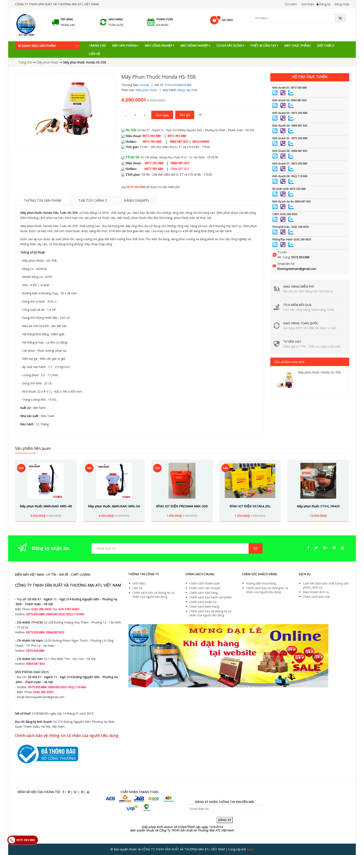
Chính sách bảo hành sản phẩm (210, 597)
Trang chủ (97, 45)
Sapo (250, 849)
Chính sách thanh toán (204, 583)
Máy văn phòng (125, 45)
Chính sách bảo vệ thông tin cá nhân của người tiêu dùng (153, 595)
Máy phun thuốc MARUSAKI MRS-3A (114, 506)
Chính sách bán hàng (203, 593)
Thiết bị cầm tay (263, 45)
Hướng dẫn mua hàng (261, 583)
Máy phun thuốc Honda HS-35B (319, 372)
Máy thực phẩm (297, 45)
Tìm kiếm (290, 4)
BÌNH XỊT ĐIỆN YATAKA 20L (250, 506)
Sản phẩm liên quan (33, 448)
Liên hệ (94, 54)
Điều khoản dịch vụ (316, 592)
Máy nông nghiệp (194, 45)
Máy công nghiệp (159, 45)
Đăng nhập (342, 4)
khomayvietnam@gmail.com (296, 269)
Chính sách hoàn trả (203, 602)
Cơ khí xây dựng (229, 45)
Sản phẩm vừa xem (289, 362)
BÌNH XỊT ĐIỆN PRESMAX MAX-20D (182, 506)
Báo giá (184, 115)
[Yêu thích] (200, 115)
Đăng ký (324, 4)
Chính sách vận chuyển (204, 588)
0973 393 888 (136, 187)
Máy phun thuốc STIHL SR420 (318, 506)
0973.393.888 (300, 257)
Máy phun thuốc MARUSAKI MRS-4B (46, 506)
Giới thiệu (307, 4)
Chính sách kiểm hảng (204, 607)
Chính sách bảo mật (316, 597)
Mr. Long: (283, 257)
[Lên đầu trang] (352, 840)
